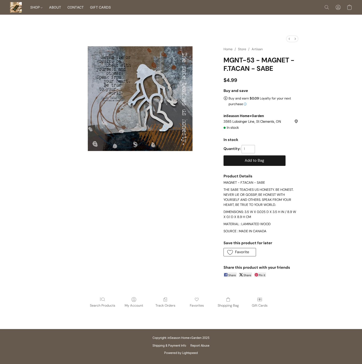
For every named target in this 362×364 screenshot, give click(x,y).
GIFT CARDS (100, 7)
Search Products (102, 305)
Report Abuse (199, 345)
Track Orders (165, 305)
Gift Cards (260, 305)
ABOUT (55, 7)
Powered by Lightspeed (181, 353)
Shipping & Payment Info (169, 345)
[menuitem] (289, 39)
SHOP (35, 7)
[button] (16, 7)
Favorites (197, 305)
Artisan (257, 49)
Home (228, 49)
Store (242, 49)
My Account (134, 305)
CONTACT (75, 7)
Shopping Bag (228, 305)
